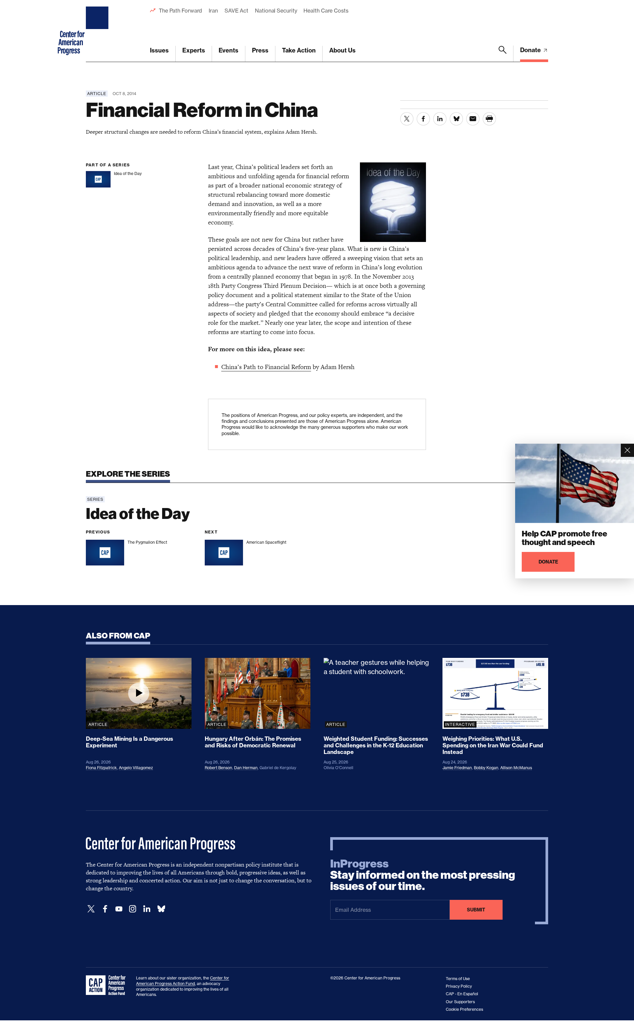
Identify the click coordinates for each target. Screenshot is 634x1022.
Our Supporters (460, 1001)
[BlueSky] (161, 909)
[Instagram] (132, 909)
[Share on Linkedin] (439, 118)
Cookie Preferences (464, 1009)
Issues (159, 50)
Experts (193, 50)
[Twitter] (91, 909)
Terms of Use (458, 978)
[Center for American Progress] (98, 31)
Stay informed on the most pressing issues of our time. (422, 875)
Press (260, 50)
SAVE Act (236, 10)
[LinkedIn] (146, 909)
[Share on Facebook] (423, 118)
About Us (342, 50)
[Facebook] (105, 909)
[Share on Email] (472, 118)
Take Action (299, 50)
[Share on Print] (489, 118)
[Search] (503, 54)
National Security (276, 10)
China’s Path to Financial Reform (266, 366)
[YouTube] (119, 909)
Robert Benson (218, 767)
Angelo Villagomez (136, 767)
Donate (531, 50)
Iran (213, 10)
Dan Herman (246, 767)
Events (228, 50)
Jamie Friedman (457, 767)
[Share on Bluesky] (456, 118)
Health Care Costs (325, 10)
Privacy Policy (459, 986)
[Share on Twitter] (406, 118)
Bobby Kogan (486, 767)
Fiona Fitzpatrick (101, 767)
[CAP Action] (107, 985)
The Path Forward (180, 10)
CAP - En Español (462, 993)
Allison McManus (516, 767)
